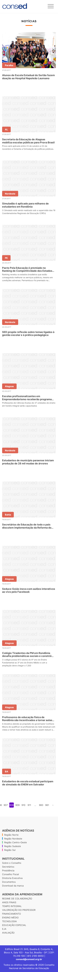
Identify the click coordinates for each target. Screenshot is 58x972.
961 (47, 805)
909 (17, 805)
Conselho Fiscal (10, 874)
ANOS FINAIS (9, 902)
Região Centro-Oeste (15, 842)
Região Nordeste (13, 838)
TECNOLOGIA (9, 921)
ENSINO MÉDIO (10, 917)
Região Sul (9, 850)
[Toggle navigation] (51, 6)
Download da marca (13, 885)
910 (23, 805)
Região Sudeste (12, 846)
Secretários (8, 866)
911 (29, 805)
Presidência (8, 870)
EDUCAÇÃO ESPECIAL (14, 925)
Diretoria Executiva (12, 878)
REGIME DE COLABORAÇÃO (17, 898)
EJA (4, 928)
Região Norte (11, 834)
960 (41, 805)
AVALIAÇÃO (8, 932)
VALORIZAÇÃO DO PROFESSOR (18, 910)
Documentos (9, 881)
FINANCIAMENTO (11, 913)
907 (6, 805)
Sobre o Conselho (11, 862)
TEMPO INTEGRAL (12, 906)
